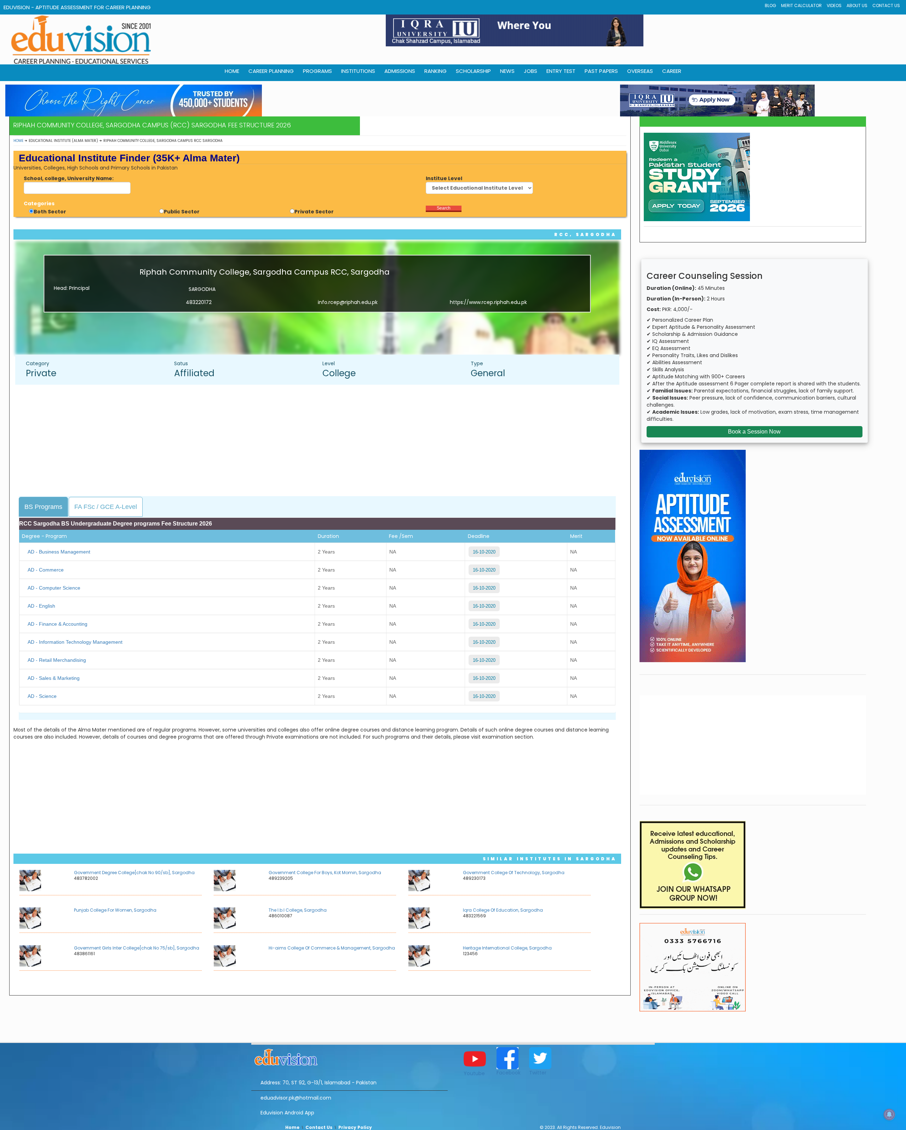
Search (444, 208)
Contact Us (886, 5)
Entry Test (560, 71)
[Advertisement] (320, 441)
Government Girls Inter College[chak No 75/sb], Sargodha (136, 948)
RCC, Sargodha (585, 234)
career (671, 71)
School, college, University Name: (69, 178)
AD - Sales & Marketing (54, 678)
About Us (857, 5)
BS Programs (43, 506)
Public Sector (182, 211)
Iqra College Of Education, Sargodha (503, 910)
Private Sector (314, 211)
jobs (530, 71)
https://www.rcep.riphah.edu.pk (488, 302)
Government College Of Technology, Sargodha (513, 873)
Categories (39, 203)
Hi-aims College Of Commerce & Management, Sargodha (332, 948)
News (507, 71)
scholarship (473, 71)
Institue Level (444, 178)
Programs (317, 71)
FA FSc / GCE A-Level (105, 506)
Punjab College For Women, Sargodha (115, 910)
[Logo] (349, 1056)
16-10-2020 (484, 552)
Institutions (358, 71)
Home (18, 140)
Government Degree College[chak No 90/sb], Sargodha (134, 873)
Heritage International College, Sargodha (507, 948)
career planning (271, 71)
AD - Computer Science (54, 588)
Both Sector (50, 211)
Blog (770, 5)
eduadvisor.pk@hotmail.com (295, 1097)
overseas (640, 71)
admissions (399, 71)
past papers (601, 71)
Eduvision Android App (287, 1112)
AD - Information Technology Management (75, 642)
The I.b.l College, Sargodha (298, 910)
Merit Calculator (801, 5)
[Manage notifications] (889, 1114)
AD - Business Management (59, 552)
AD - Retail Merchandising (57, 660)
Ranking (435, 71)
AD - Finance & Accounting (57, 624)
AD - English (41, 606)
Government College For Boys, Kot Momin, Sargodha (325, 873)
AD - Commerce (46, 570)
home (232, 71)
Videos (834, 5)
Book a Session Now (754, 432)
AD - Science (42, 696)
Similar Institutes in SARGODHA (550, 859)
